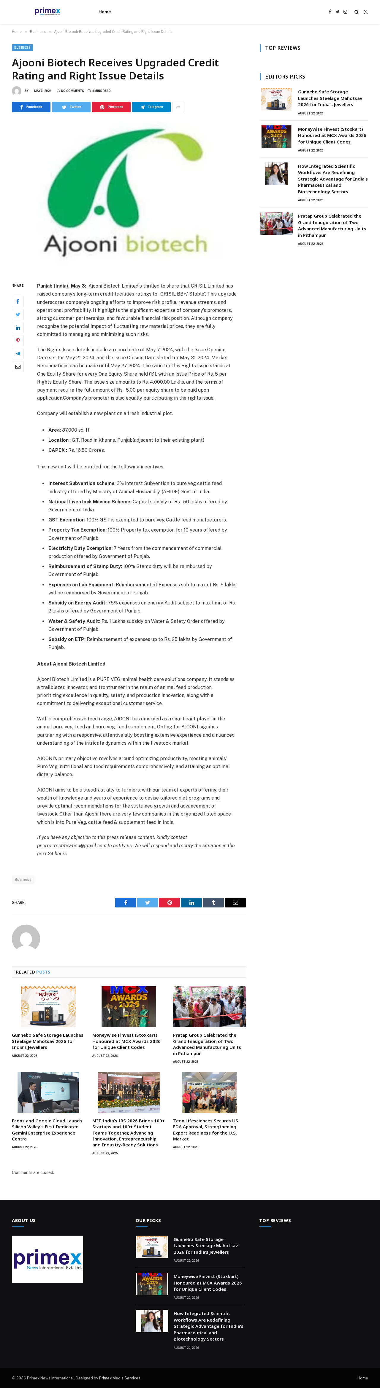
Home (105, 12)
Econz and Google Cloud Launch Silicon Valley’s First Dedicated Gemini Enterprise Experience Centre (47, 1130)
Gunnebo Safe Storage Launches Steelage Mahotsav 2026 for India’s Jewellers (47, 1041)
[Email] (18, 366)
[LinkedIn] (18, 327)
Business (22, 47)
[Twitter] (18, 314)
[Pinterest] (18, 340)
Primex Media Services (119, 1378)
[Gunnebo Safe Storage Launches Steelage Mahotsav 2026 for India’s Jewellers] (48, 1006)
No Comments (72, 90)
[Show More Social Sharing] (178, 107)
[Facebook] (18, 301)
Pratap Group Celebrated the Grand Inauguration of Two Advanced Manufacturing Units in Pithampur (207, 1044)
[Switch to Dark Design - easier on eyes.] (365, 11)
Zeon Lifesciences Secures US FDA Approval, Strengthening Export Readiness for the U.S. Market (205, 1130)
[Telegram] (18, 353)
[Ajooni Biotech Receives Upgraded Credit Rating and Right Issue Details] (129, 196)
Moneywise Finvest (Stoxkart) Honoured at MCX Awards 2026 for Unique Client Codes (126, 1041)
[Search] (356, 12)
